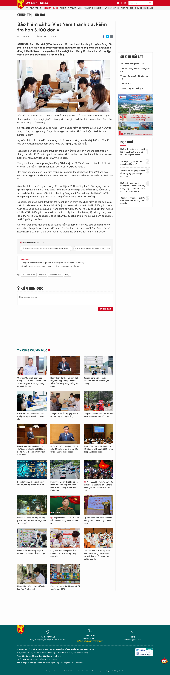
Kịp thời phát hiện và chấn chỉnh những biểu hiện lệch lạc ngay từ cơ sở (98, 520)
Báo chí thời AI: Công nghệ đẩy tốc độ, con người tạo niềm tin (30, 483)
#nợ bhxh (42, 275)
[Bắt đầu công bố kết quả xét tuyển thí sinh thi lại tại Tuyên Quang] (98, 365)
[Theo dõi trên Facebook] (114, 3)
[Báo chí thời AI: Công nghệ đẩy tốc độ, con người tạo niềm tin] (32, 469)
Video (80, 8)
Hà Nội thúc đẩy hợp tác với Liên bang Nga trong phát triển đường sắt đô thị (132, 152)
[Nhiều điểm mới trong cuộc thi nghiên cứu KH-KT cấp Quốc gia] (32, 538)
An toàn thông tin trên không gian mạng (135, 70)
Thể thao (124, 8)
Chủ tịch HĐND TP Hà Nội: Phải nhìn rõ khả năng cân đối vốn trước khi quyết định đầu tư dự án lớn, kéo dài (97, 555)
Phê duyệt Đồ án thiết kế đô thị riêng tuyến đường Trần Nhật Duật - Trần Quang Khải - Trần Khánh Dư (64, 486)
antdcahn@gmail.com (132, 640)
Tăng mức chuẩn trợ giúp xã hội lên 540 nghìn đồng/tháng (64, 415)
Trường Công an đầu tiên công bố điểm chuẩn (131, 162)
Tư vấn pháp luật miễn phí (131, 88)
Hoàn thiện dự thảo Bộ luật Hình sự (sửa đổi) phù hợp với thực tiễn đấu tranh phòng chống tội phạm (64, 382)
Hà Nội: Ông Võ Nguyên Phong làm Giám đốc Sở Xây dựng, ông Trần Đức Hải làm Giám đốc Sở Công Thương (132, 187)
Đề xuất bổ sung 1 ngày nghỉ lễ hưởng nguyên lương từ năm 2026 (132, 174)
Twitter (107, 36)
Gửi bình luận (105, 309)
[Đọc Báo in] (126, 3)
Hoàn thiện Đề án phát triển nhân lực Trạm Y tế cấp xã (31, 587)
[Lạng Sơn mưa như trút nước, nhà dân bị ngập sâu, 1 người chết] (98, 401)
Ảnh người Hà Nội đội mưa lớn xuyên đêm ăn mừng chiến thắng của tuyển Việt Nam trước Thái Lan (98, 486)
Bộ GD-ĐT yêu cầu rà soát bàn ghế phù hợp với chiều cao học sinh (31, 416)
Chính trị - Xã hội (51, 8)
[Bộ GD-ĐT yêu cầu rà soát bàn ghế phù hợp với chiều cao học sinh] (32, 401)
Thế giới (63, 8)
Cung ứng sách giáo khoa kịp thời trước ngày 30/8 (65, 587)
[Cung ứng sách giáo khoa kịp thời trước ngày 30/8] (65, 574)
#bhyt (67, 275)
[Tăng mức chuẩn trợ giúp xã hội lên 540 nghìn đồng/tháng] (65, 401)
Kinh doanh (148, 8)
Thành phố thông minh (93, 8)
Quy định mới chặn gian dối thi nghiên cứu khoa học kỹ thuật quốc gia (63, 553)
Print (111, 36)
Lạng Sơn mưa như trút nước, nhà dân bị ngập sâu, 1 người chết (98, 415)
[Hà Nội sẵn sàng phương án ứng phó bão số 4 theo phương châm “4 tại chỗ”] (32, 505)
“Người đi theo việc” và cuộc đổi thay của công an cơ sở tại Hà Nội (64, 521)
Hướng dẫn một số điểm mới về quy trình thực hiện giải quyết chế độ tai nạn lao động (52, 263)
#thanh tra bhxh (55, 275)
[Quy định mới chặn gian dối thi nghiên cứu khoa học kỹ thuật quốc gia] (65, 538)
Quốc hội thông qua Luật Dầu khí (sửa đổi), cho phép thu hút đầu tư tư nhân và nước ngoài (64, 449)
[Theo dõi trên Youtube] (117, 3)
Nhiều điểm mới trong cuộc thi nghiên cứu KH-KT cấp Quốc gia (31, 552)
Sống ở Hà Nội (136, 8)
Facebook (103, 36)
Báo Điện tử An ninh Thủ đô (21, 4)
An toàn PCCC (126, 84)
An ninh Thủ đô (37, 3)
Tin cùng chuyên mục (32, 350)
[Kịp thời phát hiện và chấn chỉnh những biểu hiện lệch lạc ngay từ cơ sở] (98, 505)
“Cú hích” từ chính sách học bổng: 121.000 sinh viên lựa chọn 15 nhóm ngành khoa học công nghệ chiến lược (31, 382)
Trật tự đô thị (36, 8)
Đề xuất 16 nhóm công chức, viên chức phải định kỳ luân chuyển (132, 201)
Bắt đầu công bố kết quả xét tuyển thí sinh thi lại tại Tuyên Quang (96, 381)
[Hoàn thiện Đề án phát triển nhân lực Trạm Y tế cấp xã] (32, 574)
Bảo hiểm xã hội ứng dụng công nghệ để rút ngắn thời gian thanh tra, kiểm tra (50, 266)
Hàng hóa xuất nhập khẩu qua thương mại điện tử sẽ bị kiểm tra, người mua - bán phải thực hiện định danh (32, 450)
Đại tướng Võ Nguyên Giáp (132, 64)
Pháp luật (72, 8)
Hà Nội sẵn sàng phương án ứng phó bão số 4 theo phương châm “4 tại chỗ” (31, 520)
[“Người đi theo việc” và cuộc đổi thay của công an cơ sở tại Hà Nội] (65, 505)
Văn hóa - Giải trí (112, 8)
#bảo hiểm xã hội (29, 275)
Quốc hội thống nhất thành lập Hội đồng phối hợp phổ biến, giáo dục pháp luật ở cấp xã (98, 449)
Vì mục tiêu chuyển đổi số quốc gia (134, 77)
